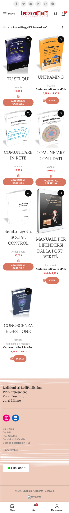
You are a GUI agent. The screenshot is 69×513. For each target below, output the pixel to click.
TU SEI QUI (18, 78)
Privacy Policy (10, 450)
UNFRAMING (51, 77)
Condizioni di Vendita (14, 439)
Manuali (18, 166)
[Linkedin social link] (38, 4)
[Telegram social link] (53, 4)
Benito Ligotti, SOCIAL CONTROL (18, 237)
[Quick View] (18, 96)
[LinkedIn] (15, 418)
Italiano (17, 468)
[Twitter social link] (23, 4)
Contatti (7, 432)
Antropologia (18, 251)
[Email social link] (31, 4)
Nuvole (18, 87)
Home (6, 27)
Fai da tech (51, 265)
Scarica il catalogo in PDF (16, 442)
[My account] (55, 14)
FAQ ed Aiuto (10, 435)
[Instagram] (6, 418)
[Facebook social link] (16, 4)
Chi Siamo (8, 428)
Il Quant (51, 85)
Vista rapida (28, 39)
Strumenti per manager (18, 344)
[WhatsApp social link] (45, 4)
